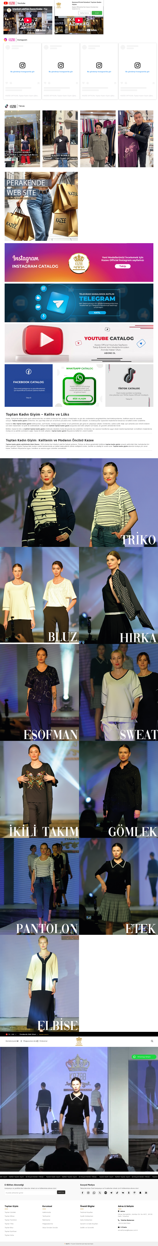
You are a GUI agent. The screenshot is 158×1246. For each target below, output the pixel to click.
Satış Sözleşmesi (86, 1220)
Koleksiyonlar (12, 1041)
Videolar (44, 1041)
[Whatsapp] (94, 1192)
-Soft (66, 1244)
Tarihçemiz (46, 1216)
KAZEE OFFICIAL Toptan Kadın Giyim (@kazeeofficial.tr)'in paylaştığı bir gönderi (34, 96)
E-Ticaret (72, 1244)
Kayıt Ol (61, 1192)
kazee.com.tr (44, 1034)
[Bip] (105, 1192)
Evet (97, 13)
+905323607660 (124, 1223)
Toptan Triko (9, 1224)
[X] (100, 1192)
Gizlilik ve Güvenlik (87, 1227)
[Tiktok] (117, 1192)
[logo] (79, 1041)
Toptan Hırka (9, 1235)
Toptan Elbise (9, 1216)
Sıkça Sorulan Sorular (50, 1227)
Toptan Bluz (9, 1227)
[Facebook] (82, 1192)
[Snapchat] (140, 1192)
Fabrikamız (46, 1220)
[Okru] (128, 1192)
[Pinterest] (134, 1192)
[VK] (123, 1192)
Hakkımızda (46, 1212)
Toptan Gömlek (10, 1212)
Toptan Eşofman (11, 1231)
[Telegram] (111, 1192)
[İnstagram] (88, 1192)
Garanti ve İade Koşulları (89, 1224)
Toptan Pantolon (11, 1220)
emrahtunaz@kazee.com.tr (128, 1230)
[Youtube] (146, 1192)
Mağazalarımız (30, 1041)
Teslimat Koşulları (86, 1212)
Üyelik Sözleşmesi (86, 1216)
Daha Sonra (84, 13)
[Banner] (22, 138)
